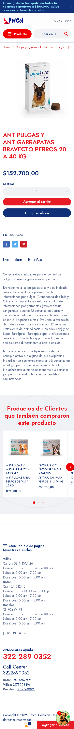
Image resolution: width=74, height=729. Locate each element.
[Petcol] (13, 21)
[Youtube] (14, 634)
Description (12, 259)
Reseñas (35, 259)
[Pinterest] (23, 244)
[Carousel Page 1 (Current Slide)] (34, 502)
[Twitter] (15, 244)
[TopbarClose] (71, 7)
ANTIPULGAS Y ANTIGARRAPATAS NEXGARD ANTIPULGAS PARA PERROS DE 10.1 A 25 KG (18, 475)
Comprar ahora (37, 213)
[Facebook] (6, 244)
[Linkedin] (25, 634)
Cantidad (9, 184)
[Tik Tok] (20, 634)
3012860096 (26, 689)
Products (20, 34)
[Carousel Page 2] (38, 502)
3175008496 (22, 684)
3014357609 (22, 680)
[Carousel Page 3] (43, 502)
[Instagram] (8, 634)
